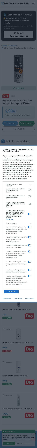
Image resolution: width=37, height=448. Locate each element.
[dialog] (18, 224)
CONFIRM (11, 291)
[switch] (29, 190)
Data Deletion (7, 298)
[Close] (33, 150)
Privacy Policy (29, 298)
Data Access (18, 298)
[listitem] (18, 185)
